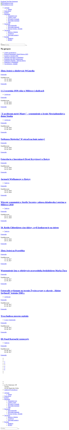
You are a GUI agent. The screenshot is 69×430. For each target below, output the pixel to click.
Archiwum (7, 94)
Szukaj (3, 45)
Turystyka (7, 30)
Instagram (15, 1)
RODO (10, 40)
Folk (9, 22)
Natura (10, 9)
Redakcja (10, 38)
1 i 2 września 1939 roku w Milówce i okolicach (22, 91)
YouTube (9, 1)
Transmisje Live (12, 16)
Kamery (6, 12)
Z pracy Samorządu (9, 320)
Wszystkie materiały (13, 27)
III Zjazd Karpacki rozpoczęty (15, 339)
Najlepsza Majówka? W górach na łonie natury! (23, 139)
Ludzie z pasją (12, 17)
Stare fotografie (12, 25)
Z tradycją (11, 33)
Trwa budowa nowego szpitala (14, 316)
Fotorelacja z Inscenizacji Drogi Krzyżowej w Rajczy (25, 159)
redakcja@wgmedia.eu (10, 390)
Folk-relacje (7, 11)
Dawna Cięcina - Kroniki (15, 28)
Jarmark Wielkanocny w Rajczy (16, 179)
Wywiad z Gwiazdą (13, 19)
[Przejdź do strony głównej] (7, 3)
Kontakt (6, 37)
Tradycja (6, 183)
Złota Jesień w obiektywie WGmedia (17, 71)
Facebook (4, 1)
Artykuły (6, 8)
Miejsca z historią (13, 32)
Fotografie (7, 24)
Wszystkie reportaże (13, 20)
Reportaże (7, 14)
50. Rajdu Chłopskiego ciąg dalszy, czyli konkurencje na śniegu (30, 227)
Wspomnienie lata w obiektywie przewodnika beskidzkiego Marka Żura (34, 270)
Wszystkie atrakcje (13, 35)
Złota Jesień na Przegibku (13, 250)
